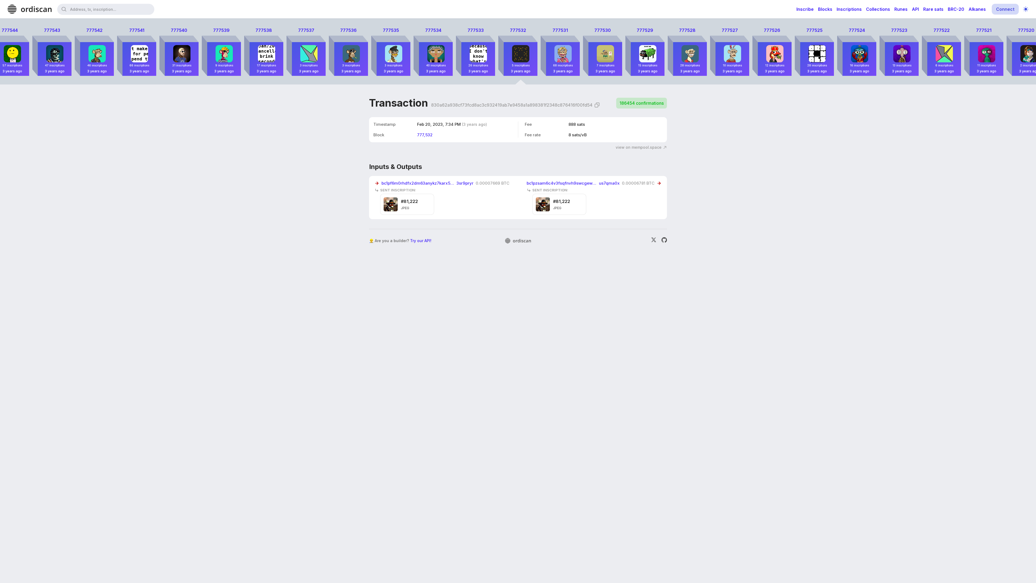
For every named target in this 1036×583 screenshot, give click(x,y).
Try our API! (420, 240)
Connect (1005, 9)
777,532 (424, 134)
